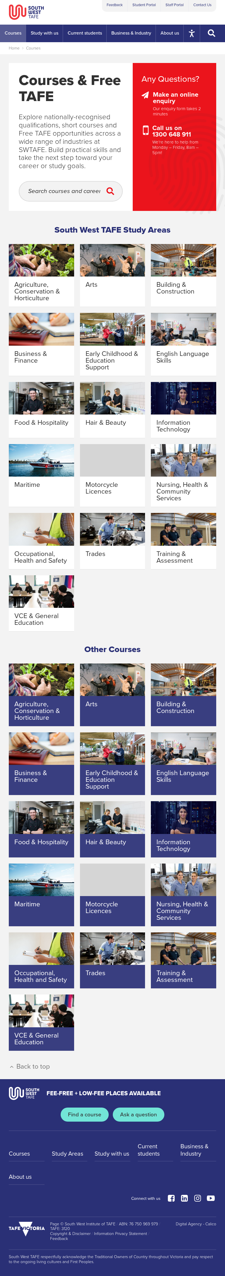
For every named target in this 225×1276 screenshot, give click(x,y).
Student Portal (144, 5)
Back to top (32, 1066)
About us (20, 1177)
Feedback (115, 5)
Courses (33, 48)
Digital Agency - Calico (196, 1224)
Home (14, 48)
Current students (149, 1150)
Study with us (112, 1153)
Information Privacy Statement (120, 1233)
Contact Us (202, 5)
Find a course (84, 1114)
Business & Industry (194, 1150)
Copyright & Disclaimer (70, 1233)
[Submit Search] (112, 191)
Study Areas (67, 1153)
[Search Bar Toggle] (212, 33)
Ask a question (138, 1114)
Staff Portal (175, 5)
